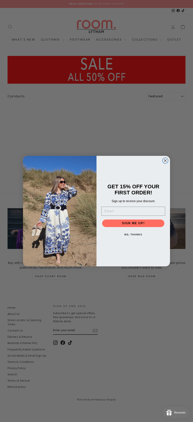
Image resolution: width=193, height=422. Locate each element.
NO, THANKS (133, 234)
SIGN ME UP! (133, 223)
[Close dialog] (165, 160)
